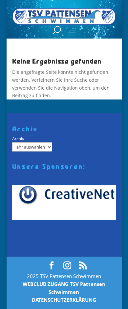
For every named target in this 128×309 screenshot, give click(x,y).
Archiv (18, 139)
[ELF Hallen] (66, 202)
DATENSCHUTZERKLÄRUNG (64, 299)
